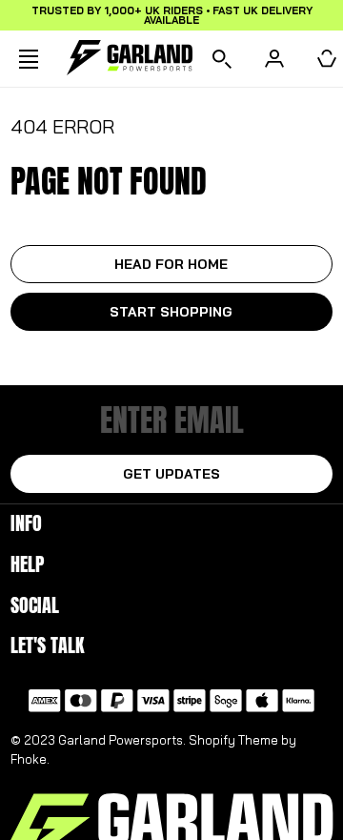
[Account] (274, 59)
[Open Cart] (326, 59)
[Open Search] (222, 59)
